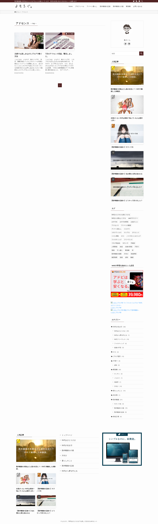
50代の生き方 (119, 327)
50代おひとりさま (121, 331)
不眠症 (133, 243)
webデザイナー (133, 218)
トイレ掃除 (115, 236)
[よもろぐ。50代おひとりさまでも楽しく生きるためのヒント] (23, 6)
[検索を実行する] (141, 53)
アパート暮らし (116, 229)
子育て (137, 247)
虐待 (126, 257)
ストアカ (127, 232)
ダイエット (135, 232)
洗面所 (117, 382)
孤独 (113, 250)
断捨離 (127, 250)
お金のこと (134, 222)
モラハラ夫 (119, 404)
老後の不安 (119, 347)
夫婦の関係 (128, 247)
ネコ (122, 236)
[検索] (142, 1)
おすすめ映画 (124, 222)
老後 (121, 257)
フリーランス (128, 239)
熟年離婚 (117, 399)
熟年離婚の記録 (120, 412)
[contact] (139, 1)
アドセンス (115, 225)
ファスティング (116, 239)
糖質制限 (114, 257)
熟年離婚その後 (120, 408)
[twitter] (133, 1)
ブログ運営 (118, 356)
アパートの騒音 (126, 225)
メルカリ (118, 378)
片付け (126, 254)
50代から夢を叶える (122, 335)
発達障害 (133, 254)
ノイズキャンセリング (134, 236)
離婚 (132, 257)
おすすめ (114, 222)
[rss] (136, 1)
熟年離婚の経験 (116, 254)
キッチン (118, 374)
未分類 (116, 395)
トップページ (67, 435)
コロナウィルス (116, 232)
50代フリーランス (121, 339)
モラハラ (125, 243)
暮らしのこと (119, 390)
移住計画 (117, 416)
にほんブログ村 (116, 307)
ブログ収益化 (116, 243)
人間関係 (114, 247)
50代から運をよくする (119, 218)
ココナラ (127, 229)
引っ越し (120, 250)
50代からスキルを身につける (121, 215)
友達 (121, 247)
